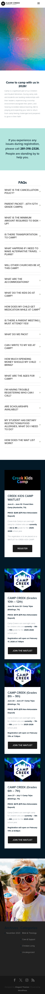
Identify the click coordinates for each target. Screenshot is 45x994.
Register (23, 548)
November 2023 (13, 933)
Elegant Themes (22, 987)
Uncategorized (28, 952)
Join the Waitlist (22, 650)
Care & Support (28, 939)
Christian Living (28, 945)
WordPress (22, 990)
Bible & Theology (29, 933)
